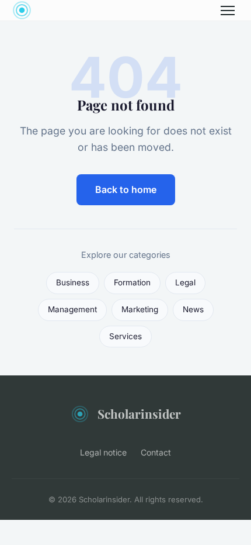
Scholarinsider (139, 413)
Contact (156, 452)
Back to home (125, 189)
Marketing (139, 309)
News (193, 309)
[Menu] (227, 10)
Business (72, 282)
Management (72, 309)
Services (125, 336)
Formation (132, 282)
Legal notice (103, 452)
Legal (185, 282)
